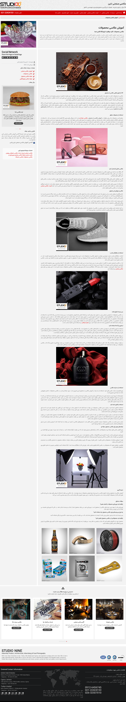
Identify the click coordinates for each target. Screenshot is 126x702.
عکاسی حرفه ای (83, 118)
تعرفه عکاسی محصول (26, 76)
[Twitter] (15, 693)
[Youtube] (5, 693)
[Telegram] (9, 693)
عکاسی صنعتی (105, 13)
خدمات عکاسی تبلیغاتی (16, 153)
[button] (17, 57)
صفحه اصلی (119, 13)
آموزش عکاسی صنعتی (26, 71)
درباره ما (112, 13)
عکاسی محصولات (27, 74)
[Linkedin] (2, 693)
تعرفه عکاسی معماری (19, 155)
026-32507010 (93, 693)
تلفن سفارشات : (18, 13)
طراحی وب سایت (74, 13)
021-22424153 (7, 12)
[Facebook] (19, 693)
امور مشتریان (65, 13)
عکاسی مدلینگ (19, 157)
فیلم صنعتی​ (83, 13)
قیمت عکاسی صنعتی (92, 13)
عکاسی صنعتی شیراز (27, 153)
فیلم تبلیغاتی (85, 323)
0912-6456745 (93, 687)
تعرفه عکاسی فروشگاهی (26, 79)
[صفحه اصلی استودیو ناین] (124, 12)
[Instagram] (12, 693)
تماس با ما (58, 13)
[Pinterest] (22, 693)
